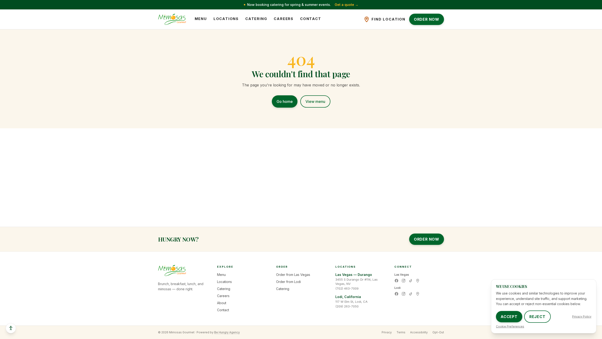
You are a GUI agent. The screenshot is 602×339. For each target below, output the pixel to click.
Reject (537, 316)
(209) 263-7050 (347, 306)
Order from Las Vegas (293, 275)
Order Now (426, 239)
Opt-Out (438, 332)
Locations (226, 18)
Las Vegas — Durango (353, 275)
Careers (283, 18)
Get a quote (346, 5)
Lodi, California (348, 297)
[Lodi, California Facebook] (396, 294)
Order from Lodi (288, 282)
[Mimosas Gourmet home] (172, 19)
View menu (315, 101)
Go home (285, 101)
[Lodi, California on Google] (418, 294)
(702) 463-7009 (347, 288)
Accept (509, 316)
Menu (201, 18)
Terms (400, 332)
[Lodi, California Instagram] (403, 294)
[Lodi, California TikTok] (410, 294)
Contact (310, 18)
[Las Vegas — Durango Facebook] (396, 280)
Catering (256, 18)
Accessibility (419, 332)
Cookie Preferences (510, 326)
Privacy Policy (581, 316)
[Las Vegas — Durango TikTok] (410, 280)
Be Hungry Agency (227, 332)
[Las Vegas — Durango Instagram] (403, 280)
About (221, 303)
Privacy (387, 332)
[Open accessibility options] (11, 328)
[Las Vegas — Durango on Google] (418, 280)
